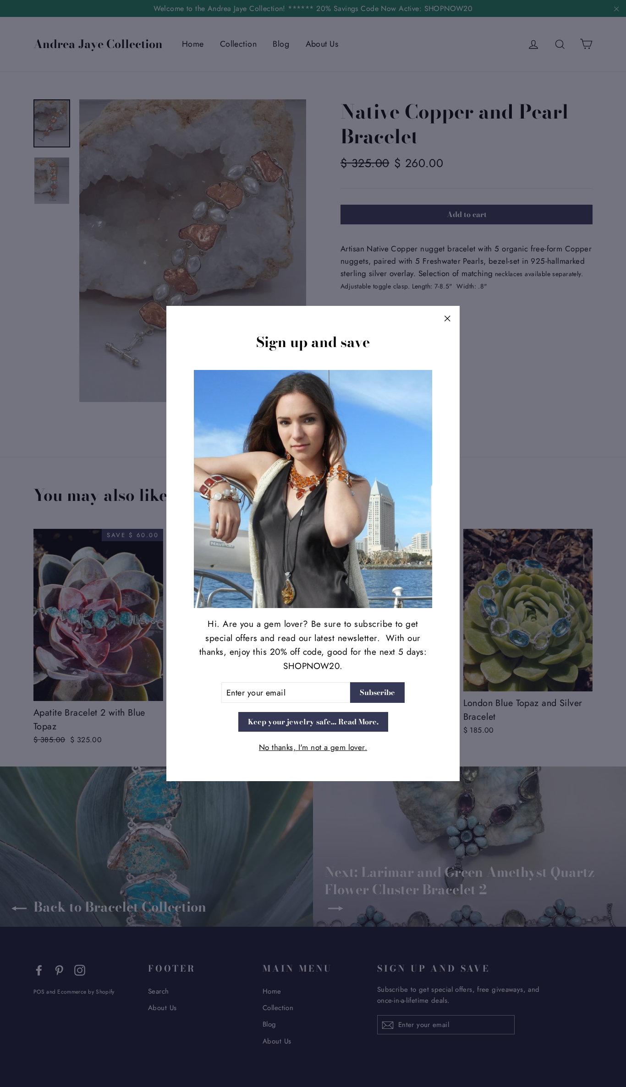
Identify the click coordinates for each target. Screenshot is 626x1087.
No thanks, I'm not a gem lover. (313, 746)
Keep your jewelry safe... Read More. (313, 721)
